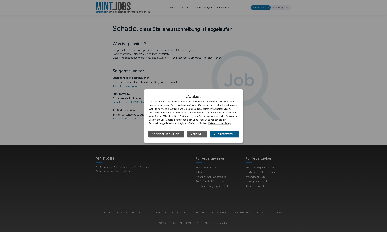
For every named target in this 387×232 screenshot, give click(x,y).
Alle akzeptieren (224, 134)
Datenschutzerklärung (219, 123)
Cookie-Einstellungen (166, 134)
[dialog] (193, 116)
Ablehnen (197, 134)
